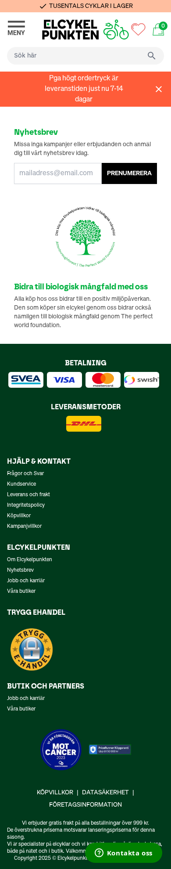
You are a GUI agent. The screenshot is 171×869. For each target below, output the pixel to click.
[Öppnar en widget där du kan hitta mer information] (123, 854)
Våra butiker (21, 591)
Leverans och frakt (28, 495)
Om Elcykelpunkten (29, 560)
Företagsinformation (85, 805)
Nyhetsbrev (20, 570)
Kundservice (21, 484)
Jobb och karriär (26, 581)
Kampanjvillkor (24, 526)
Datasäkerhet (105, 793)
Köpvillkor (19, 516)
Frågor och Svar (25, 473)
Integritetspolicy (26, 505)
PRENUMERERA (129, 173)
